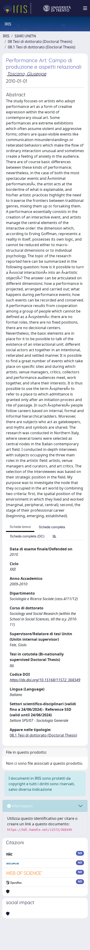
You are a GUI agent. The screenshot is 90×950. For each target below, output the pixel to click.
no (12, 665)
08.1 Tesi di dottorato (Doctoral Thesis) (41, 47)
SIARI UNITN (25, 35)
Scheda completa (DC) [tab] (27, 536)
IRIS (6, 35)
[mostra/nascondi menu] (85, 8)
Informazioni (22, 806)
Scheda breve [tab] (20, 526)
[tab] (54, 535)
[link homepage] (17, 8)
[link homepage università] (57, 8)
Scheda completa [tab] (52, 526)
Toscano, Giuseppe (26, 74)
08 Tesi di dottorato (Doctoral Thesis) (40, 41)
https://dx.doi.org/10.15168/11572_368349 (45, 679)
